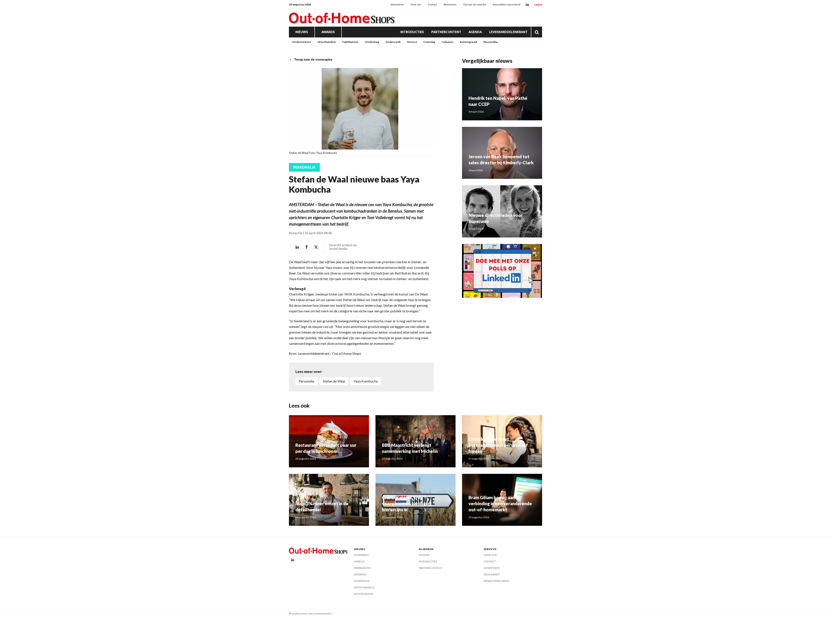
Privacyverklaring (496, 581)
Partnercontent (446, 32)
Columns (447, 42)
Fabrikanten (350, 42)
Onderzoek (393, 42)
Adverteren (397, 4)
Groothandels (326, 42)
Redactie (295, 233)
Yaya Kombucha (366, 381)
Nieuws (301, 32)
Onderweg (372, 42)
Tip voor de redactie (474, 4)
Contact (432, 4)
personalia (306, 381)
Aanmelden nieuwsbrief (506, 4)
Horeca (412, 42)
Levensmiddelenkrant (508, 32)
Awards (328, 32)
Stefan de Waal (334, 381)
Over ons (416, 4)
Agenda (475, 32)
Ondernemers (301, 42)
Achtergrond (468, 42)
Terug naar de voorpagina (313, 59)
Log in (538, 4)
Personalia (490, 42)
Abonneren (450, 4)
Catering (429, 42)
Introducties (412, 32)
